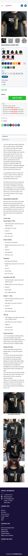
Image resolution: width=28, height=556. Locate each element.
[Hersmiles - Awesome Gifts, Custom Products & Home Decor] (11, 5)
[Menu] (2, 5)
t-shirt (6, 118)
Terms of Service (5, 514)
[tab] (14, 136)
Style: (3, 49)
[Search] (22, 5)
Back (4, 84)
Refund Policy (5, 139)
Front (4, 82)
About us (3, 510)
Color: (3, 60)
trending (5, 120)
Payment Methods (5, 533)
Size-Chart (3, 512)
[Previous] (3, 24)
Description (5, 136)
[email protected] (11, 386)
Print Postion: (5, 80)
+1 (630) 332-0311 (8, 495)
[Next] (24, 24)
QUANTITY (3, 94)
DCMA (2, 518)
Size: (3, 71)
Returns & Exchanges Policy (7, 527)
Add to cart (17, 98)
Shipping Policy (4, 531)
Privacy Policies (5, 516)
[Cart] (25, 5)
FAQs (2, 520)
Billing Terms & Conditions (7, 535)
